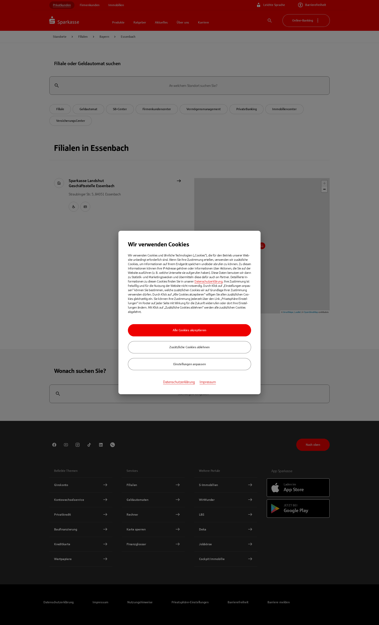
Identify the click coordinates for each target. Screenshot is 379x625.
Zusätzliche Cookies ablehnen (189, 347)
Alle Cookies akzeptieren (189, 330)
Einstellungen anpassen (189, 364)
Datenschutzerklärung (208, 281)
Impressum (208, 382)
